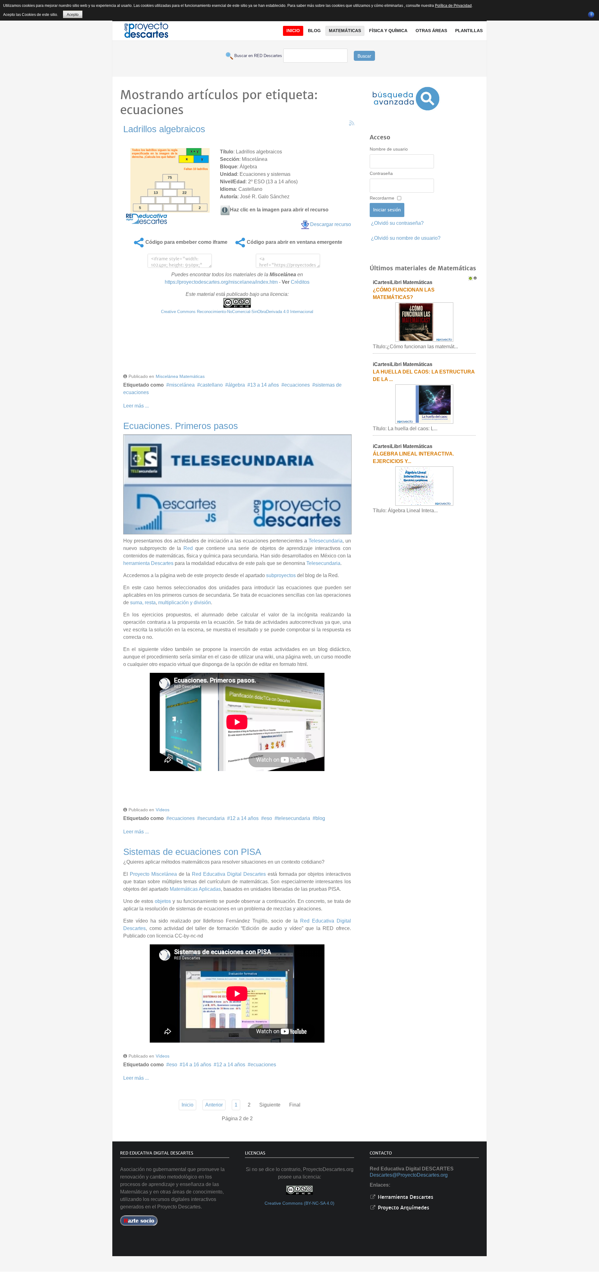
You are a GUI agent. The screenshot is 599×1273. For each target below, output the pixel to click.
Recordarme (382, 197)
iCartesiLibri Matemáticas (402, 282)
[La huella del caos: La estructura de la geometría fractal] (424, 404)
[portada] (237, 483)
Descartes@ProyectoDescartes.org (409, 1175)
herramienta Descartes (148, 563)
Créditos (300, 282)
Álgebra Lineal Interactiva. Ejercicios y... (413, 457)
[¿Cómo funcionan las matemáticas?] (424, 322)
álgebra (236, 385)
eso (268, 818)
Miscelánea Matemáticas (180, 376)
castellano (211, 385)
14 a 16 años (197, 1064)
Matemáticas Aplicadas (195, 889)
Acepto (73, 14)
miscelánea (182, 385)
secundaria (212, 818)
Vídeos (162, 809)
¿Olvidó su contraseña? (397, 223)
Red (188, 548)
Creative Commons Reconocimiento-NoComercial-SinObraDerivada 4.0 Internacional (237, 311)
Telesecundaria (326, 540)
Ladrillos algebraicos (164, 129)
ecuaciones (297, 385)
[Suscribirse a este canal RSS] (351, 123)
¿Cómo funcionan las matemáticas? (404, 293)
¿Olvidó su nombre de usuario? (406, 238)
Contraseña (381, 173)
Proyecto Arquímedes (402, 1207)
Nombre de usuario (389, 149)
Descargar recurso (330, 224)
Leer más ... (136, 405)
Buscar (364, 56)
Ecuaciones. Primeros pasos (180, 426)
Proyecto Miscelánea (153, 874)
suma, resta (143, 602)
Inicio (187, 1104)
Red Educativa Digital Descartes (229, 874)
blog (320, 818)
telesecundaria (293, 818)
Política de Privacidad (453, 5)
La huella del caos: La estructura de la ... (424, 375)
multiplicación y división (184, 602)
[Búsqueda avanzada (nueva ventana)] (406, 98)
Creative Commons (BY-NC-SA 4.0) (299, 1203)
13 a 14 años (264, 385)
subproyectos (281, 575)
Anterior (214, 1104)
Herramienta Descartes (404, 1197)
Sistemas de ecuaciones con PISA (192, 852)
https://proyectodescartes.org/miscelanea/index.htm (221, 282)
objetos (163, 901)
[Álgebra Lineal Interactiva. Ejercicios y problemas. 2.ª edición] (424, 486)
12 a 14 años (244, 818)
